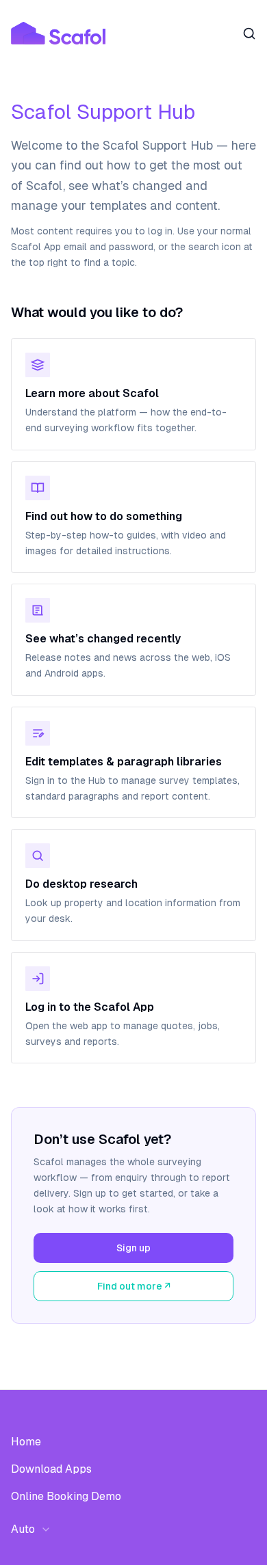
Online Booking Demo (66, 1496)
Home (26, 1441)
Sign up (133, 1247)
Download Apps (51, 1468)
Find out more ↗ (133, 1286)
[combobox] (35, 1529)
